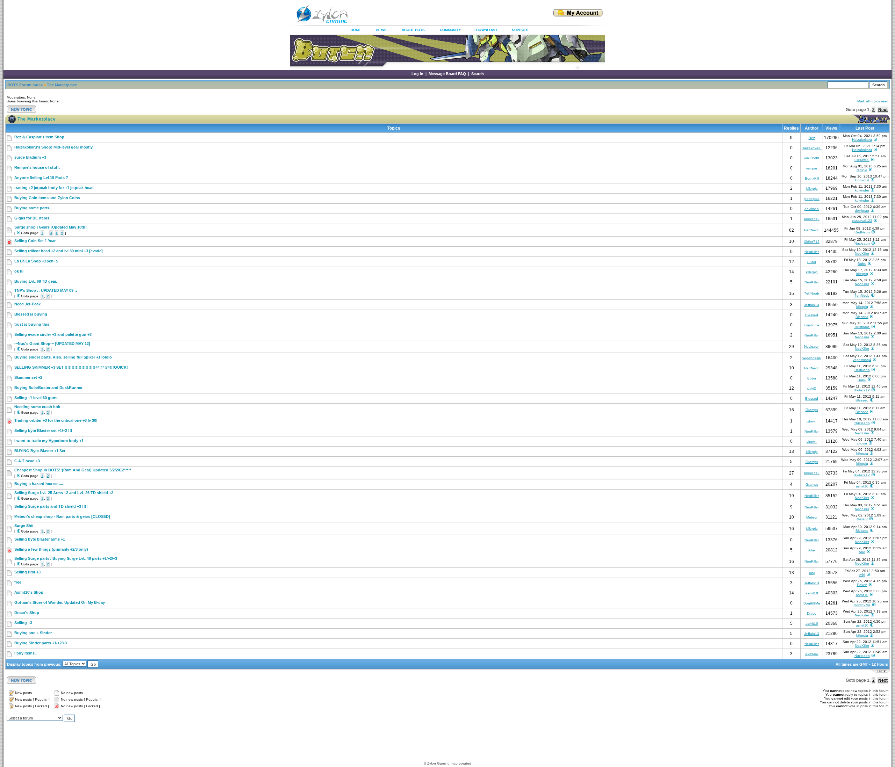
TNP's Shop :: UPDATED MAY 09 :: (45, 290)
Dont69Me (811, 603)
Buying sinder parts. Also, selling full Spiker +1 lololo (63, 357)
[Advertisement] (442, 13)
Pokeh (862, 585)
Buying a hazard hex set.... (38, 484)
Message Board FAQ (447, 74)
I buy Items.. (25, 653)
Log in (417, 74)
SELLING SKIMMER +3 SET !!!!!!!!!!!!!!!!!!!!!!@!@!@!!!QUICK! (71, 367)
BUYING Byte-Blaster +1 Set (39, 451)
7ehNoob (811, 293)
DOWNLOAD (486, 30)
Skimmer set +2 (28, 377)
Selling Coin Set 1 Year (35, 241)
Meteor (811, 517)
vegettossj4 (811, 358)
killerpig (812, 188)
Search (477, 74)
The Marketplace (62, 85)
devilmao (811, 209)
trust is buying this (31, 324)
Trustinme (811, 325)
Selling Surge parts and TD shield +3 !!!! (51, 506)
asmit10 (862, 486)
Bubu (811, 262)
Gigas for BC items (31, 218)
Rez (812, 138)
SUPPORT (520, 30)
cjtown (812, 421)
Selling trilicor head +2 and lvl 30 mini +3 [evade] (58, 251)
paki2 (811, 388)
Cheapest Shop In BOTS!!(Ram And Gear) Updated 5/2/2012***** (72, 470)
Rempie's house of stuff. (37, 167)
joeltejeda (811, 199)
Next (883, 109)
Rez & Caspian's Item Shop (39, 137)
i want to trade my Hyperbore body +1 (49, 441)
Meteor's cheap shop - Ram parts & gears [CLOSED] (62, 516)
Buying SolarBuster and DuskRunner (48, 387)
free (17, 582)
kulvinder (862, 190)
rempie (811, 168)
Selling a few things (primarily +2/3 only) (51, 549)
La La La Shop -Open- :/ (36, 261)
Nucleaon (862, 243)
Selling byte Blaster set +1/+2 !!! (43, 430)
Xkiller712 (811, 219)
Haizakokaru (862, 140)
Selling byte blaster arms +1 (39, 539)
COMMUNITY (450, 30)
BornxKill (812, 178)
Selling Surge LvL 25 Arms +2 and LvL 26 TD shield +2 (63, 493)
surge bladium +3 (30, 157)
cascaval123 (862, 221)
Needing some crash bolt (37, 407)
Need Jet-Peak (27, 304)
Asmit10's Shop (28, 592)
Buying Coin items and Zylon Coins (47, 198)
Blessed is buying (30, 314)
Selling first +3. (28, 572)
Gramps (812, 410)
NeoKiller (811, 252)
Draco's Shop (26, 612)
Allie (811, 550)
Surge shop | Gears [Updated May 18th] (50, 227)
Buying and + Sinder (33, 633)
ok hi (18, 271)
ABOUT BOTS (413, 30)
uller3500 (811, 158)
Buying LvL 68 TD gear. (35, 281)
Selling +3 (23, 623)
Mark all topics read (872, 101)
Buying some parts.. (32, 208)
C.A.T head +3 (27, 461)
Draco (811, 613)
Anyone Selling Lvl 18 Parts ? (41, 177)
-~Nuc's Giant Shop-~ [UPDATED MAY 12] (52, 343)
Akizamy (811, 654)
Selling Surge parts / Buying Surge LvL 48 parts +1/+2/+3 (65, 558)
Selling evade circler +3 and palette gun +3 (53, 334)
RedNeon (811, 230)
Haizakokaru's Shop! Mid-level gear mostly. (53, 147)
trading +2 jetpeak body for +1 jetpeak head (54, 188)
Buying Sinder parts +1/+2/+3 (40, 643)
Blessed (811, 315)
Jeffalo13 (811, 305)
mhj (812, 573)
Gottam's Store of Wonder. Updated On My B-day (59, 602)
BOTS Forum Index (25, 85)
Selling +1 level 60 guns (35, 398)
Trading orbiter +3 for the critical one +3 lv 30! (56, 420)
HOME (356, 30)
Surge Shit (24, 525)
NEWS (381, 30)
